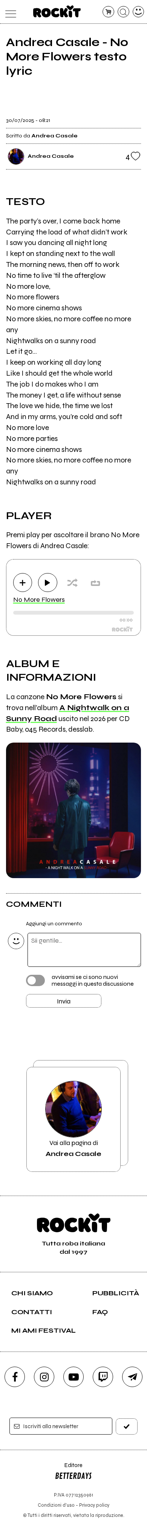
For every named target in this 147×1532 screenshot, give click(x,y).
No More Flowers (39, 599)
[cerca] (123, 12)
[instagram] (44, 1377)
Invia (63, 1001)
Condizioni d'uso (56, 1505)
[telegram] (132, 1377)
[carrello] (108, 12)
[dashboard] (138, 12)
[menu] (9, 12)
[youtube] (73, 1377)
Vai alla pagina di (73, 1148)
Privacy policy (94, 1505)
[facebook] (15, 1377)
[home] (57, 11)
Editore (69, 1468)
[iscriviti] (127, 1426)
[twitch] (103, 1377)
